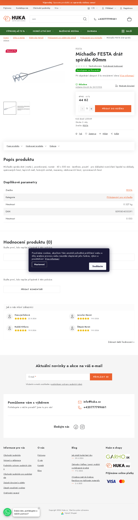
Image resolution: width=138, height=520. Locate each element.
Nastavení (39, 264)
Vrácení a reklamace (12, 460)
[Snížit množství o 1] (82, 108)
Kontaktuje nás (22, 8)
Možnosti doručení (127, 85)
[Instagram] (82, 427)
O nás (40, 460)
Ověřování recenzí (11, 493)
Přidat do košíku (113, 108)
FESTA (79, 48)
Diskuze (53, 146)
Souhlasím (97, 266)
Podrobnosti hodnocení (113, 66)
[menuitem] (17, 31)
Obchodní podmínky (41, 8)
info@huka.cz (92, 402)
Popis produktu (13, 146)
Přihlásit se (101, 377)
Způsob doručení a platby (14, 482)
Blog (40, 470)
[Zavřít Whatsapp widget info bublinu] (38, 508)
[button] (7, 512)
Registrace (128, 8)
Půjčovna (7, 8)
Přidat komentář (32, 289)
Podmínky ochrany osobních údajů (18, 467)
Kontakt (41, 465)
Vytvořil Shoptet (71, 513)
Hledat (85, 19)
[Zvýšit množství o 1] (91, 108)
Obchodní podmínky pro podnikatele (18, 476)
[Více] (126, 31)
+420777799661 (107, 19)
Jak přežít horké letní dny (82, 455)
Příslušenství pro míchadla (119, 197)
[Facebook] (76, 427)
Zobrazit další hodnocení (120, 342)
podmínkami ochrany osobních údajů (66, 384)
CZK (93, 8)
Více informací (52, 258)
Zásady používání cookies (14, 487)
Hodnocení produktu (34, 146)
